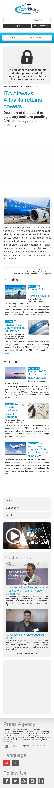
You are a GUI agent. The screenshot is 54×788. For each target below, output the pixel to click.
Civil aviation (24, 87)
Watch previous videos (27, 653)
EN (6, 763)
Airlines (14, 87)
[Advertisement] (27, 167)
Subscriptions (23, 746)
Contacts (34, 746)
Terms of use (8, 748)
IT (15, 763)
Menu (13, 37)
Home (5, 87)
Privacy (42, 746)
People (34, 87)
